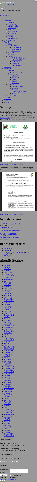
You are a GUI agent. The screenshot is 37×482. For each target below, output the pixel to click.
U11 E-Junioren (17, 60)
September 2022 (9, 315)
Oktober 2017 (8, 391)
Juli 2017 (7, 397)
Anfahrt (6, 102)
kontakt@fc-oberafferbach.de (7, 2)
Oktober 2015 (8, 434)
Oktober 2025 (8, 278)
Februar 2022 (8, 324)
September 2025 (9, 279)
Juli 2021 (7, 334)
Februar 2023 (8, 310)
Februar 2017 (8, 405)
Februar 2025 (8, 286)
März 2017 (7, 404)
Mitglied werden (13, 26)
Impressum (3, 479)
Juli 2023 (7, 304)
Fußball (6, 250)
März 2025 (7, 285)
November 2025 (9, 276)
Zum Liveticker (5, 461)
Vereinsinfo (7, 21)
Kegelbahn (15, 77)
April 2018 (7, 381)
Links (9, 97)
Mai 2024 (7, 292)
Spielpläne (15, 90)
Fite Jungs (11, 54)
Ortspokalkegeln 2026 (7, 227)
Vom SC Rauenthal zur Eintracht (10, 224)
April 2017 (7, 402)
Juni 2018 (7, 377)
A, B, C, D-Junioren (18, 58)
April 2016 (7, 423)
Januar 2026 (8, 272)
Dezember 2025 (9, 274)
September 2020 (9, 340)
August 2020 (8, 341)
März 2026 (7, 269)
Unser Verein (12, 24)
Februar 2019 (8, 363)
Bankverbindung (13, 38)
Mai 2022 (7, 318)
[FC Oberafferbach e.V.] (18, 4)
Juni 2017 (7, 398)
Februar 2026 (8, 270)
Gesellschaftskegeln (10, 40)
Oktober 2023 (8, 299)
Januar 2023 (8, 311)
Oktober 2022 (8, 313)
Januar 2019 (8, 365)
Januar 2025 (8, 288)
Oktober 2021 (8, 329)
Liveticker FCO (17, 72)
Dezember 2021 (9, 325)
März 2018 (7, 382)
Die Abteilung (12, 74)
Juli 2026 (7, 265)
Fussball (6, 42)
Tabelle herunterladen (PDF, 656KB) (11, 214)
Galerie (6, 100)
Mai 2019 (7, 357)
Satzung (10, 36)
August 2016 (8, 416)
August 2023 (8, 302)
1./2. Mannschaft (13, 45)
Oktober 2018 (8, 370)
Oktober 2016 (8, 413)
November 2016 (9, 411)
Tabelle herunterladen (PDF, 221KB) (11, 164)
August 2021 (8, 333)
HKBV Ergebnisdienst (19, 92)
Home (6, 19)
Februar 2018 (8, 384)
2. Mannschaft (16, 49)
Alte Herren (11, 52)
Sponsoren (11, 29)
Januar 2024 (8, 297)
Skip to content (4, 15)
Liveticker (12, 70)
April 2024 (7, 294)
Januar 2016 (8, 429)
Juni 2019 (7, 356)
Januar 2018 (8, 386)
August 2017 (8, 395)
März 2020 (7, 343)
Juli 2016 (7, 418)
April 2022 (7, 320)
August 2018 (8, 373)
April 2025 (7, 283)
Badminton (7, 67)
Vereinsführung (12, 31)
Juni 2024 (7, 290)
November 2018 (9, 368)
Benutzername (4, 470)
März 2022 (7, 322)
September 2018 (9, 372)
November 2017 (9, 389)
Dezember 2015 (9, 430)
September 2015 (9, 436)
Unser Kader (12, 95)
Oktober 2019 (8, 350)
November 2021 (9, 327)
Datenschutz (12, 22)
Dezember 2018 (9, 366)
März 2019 (7, 361)
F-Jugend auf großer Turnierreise (10, 230)
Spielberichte (16, 51)
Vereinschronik (12, 33)
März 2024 (7, 295)
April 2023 (7, 306)
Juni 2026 (7, 267)
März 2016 (7, 425)
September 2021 (9, 331)
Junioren (10, 56)
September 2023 (9, 301)
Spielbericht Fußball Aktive (16, 252)
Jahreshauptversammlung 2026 (9, 237)
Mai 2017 (7, 400)
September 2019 (9, 352)
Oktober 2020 (8, 338)
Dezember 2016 (9, 409)
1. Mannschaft (16, 47)
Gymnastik (7, 99)
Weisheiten (15, 83)
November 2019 (9, 349)
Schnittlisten (15, 88)
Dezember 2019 (9, 347)
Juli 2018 (7, 375)
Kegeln (6, 254)
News (10, 44)
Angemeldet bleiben (18, 475)
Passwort (3, 472)
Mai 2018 (7, 379)
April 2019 (7, 359)
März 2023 (7, 308)
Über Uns (15, 76)
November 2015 (9, 432)
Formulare (15, 93)
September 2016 (9, 414)
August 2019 (8, 354)
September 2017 (9, 393)
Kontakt (10, 35)
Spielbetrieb (11, 84)
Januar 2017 (8, 407)
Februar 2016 (8, 427)
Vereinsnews (12, 28)
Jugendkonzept (16, 65)
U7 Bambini (16, 63)
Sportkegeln (7, 68)
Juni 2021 (7, 336)
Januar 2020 (8, 345)
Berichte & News (17, 86)
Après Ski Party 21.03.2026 (8, 234)
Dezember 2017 (9, 388)
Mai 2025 (7, 281)
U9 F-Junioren (16, 61)
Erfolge (14, 79)
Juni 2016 (7, 420)
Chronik (14, 81)
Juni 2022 (7, 317)
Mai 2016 (7, 421)
